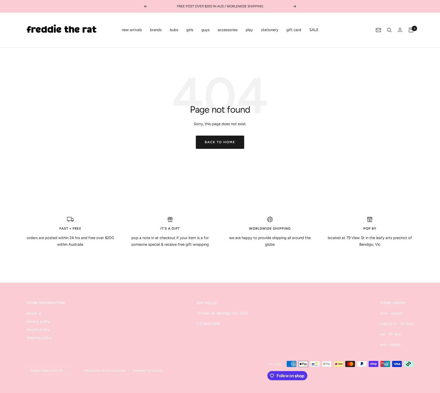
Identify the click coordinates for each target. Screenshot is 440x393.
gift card (293, 30)
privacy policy (38, 321)
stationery (269, 30)
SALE (314, 30)
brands (156, 30)
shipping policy (39, 337)
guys (205, 30)
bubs (174, 30)
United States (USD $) (46, 370)
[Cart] (411, 30)
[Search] (389, 30)
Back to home (220, 142)
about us (34, 313)
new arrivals (132, 30)
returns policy (38, 329)
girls (189, 30)
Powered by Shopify (148, 370)
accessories (228, 30)
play (249, 30)
